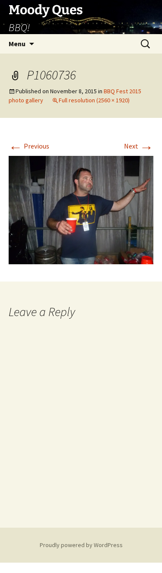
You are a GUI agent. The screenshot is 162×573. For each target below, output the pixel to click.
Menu (17, 43)
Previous (29, 146)
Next (138, 146)
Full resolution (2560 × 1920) (94, 100)
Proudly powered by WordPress (81, 545)
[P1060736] (81, 209)
